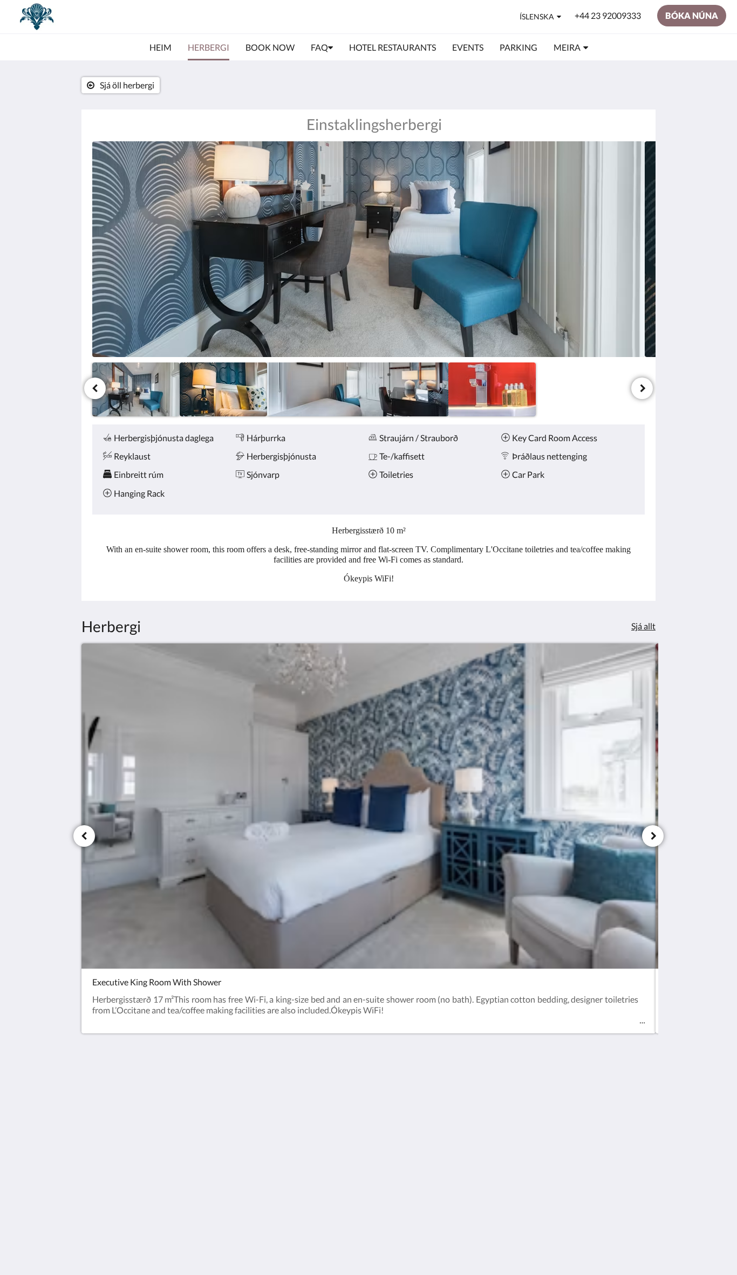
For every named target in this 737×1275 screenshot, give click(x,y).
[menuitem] (160, 47)
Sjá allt (643, 626)
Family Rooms (306, 1128)
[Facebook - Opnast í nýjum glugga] (604, 1097)
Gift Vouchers (305, 1137)
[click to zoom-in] (368, 249)
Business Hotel (308, 1119)
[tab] (321, 1073)
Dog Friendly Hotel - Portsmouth (318, 1105)
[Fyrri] (95, 388)
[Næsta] (642, 388)
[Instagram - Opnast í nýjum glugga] (634, 1097)
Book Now (299, 1091)
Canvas (597, 1173)
